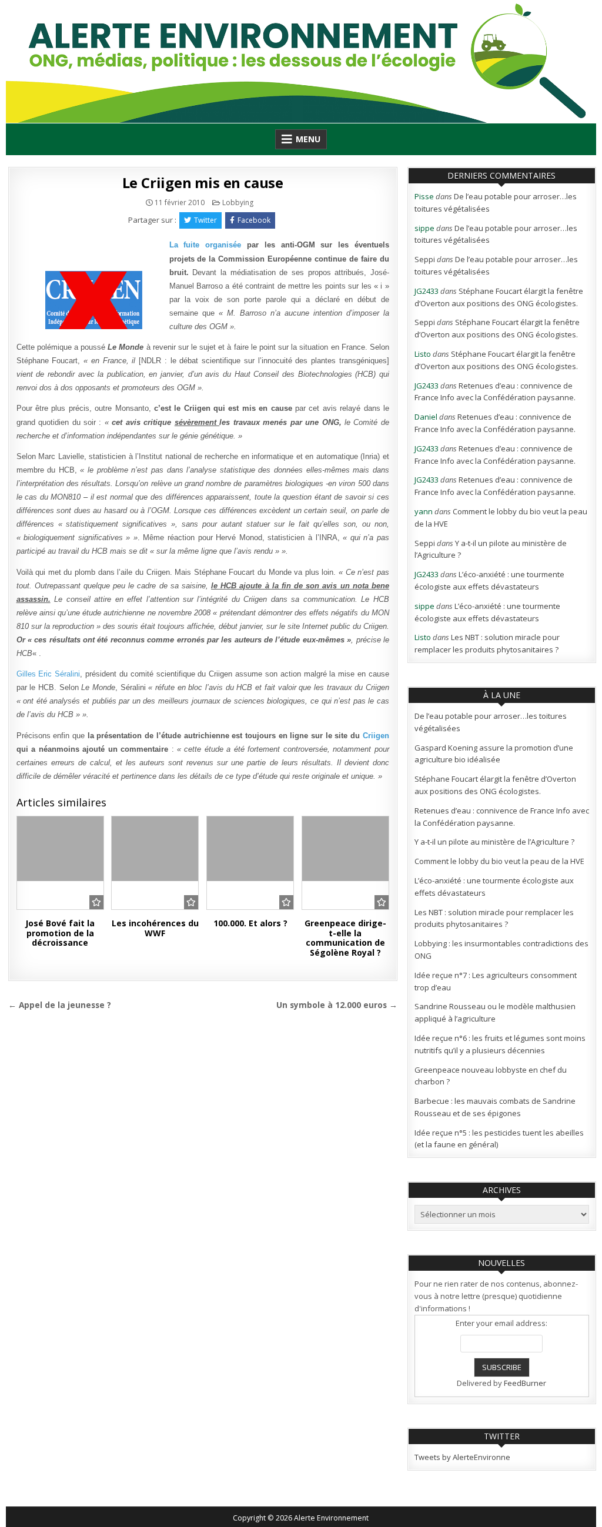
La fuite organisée (208, 244)
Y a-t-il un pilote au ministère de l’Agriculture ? (494, 841)
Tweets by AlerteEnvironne (462, 1457)
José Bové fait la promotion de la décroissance (60, 933)
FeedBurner (525, 1383)
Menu (308, 139)
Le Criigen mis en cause (202, 182)
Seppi (424, 259)
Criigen (376, 735)
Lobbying (237, 202)
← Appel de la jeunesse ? (59, 1004)
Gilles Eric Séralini (48, 673)
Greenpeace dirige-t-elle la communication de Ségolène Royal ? (345, 937)
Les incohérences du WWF (155, 928)
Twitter (205, 220)
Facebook (254, 220)
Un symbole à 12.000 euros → (336, 1004)
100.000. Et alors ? (250, 923)
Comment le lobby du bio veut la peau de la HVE (499, 861)
